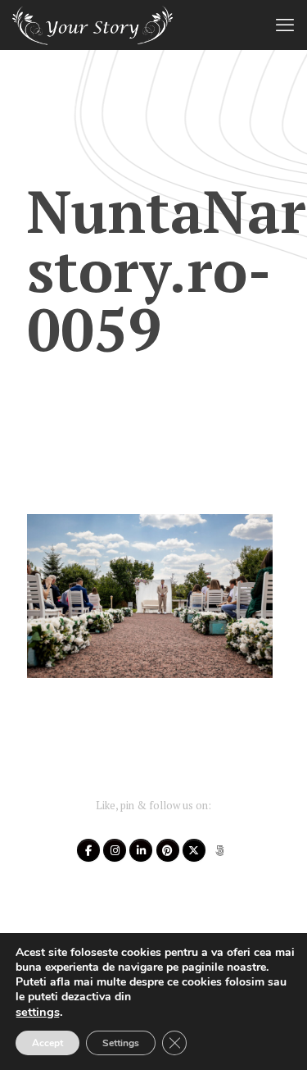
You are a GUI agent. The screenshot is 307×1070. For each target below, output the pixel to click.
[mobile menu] (285, 25)
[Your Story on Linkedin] (140, 850)
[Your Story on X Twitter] (194, 850)
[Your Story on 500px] (219, 850)
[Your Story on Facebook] (88, 850)
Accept (47, 1043)
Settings (120, 1043)
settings (38, 1011)
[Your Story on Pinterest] (167, 850)
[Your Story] (92, 24)
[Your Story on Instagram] (114, 850)
